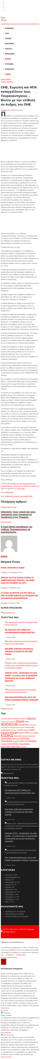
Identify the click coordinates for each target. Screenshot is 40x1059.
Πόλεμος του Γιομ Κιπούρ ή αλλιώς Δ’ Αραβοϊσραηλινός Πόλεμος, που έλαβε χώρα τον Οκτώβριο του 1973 (18, 580)
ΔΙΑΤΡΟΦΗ (26, 730)
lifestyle (20, 721)
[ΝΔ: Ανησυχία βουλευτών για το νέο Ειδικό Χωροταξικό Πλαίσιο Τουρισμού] (22, 692)
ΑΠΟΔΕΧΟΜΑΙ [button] (21, 955)
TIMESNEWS (9, 492)
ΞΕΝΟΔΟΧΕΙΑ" (31, 736)
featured (31, 718)
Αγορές (3, 730)
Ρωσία (15, 741)
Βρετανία (9, 730)
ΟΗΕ (31, 496)
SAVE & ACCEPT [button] (6, 1057)
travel (21, 727)
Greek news (12, 721)
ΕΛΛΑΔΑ (13, 732)
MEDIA (27, 721)
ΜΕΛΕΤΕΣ (25, 736)
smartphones (23, 724)
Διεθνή (32, 730)
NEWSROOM (9, 496)
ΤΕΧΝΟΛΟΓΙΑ (9, 69)
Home (3, 79)
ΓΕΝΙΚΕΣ (8, 74)
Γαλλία (14, 730)
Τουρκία (4, 744)
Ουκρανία (15, 738)
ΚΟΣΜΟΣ (8, 59)
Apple (2, 718)
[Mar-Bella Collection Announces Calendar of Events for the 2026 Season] (22, 644)
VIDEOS (7, 880)
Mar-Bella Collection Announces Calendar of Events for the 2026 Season (19, 651)
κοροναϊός (5, 746)
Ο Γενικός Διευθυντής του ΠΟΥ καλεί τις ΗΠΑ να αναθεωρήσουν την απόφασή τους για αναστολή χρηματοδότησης (19, 595)
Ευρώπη (16, 496)
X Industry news (28, 727)
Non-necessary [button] (6, 1032)
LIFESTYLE (8, 49)
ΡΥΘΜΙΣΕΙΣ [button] (10, 955)
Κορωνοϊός (18, 736)
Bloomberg (7, 718)
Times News (21, 488)
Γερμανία (20, 730)
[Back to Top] (1, 937)
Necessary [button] (4, 1010)
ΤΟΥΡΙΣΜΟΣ (9, 64)
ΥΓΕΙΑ (7, 33)
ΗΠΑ (21, 496)
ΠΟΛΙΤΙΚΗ (24, 738)
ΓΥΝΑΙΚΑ (8, 38)
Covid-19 (23, 718)
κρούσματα (23, 746)
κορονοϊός (15, 746)
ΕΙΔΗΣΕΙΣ (5, 732)
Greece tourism (5, 721)
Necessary (6, 1013)
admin (4, 556)
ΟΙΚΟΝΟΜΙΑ (9, 28)
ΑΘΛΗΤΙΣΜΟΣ (10, 54)
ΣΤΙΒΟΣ (21, 741)
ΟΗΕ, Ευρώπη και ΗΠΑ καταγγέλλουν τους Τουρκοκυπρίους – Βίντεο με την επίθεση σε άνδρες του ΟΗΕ (20, 486)
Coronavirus (15, 718)
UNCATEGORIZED (11, 877)
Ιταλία (30, 733)
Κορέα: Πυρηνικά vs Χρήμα (13, 568)
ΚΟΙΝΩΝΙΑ (36, 733)
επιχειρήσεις (24, 743)
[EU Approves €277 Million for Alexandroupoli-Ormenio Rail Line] (22, 625)
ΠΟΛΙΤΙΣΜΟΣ (9, 43)
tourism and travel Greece (12, 727)
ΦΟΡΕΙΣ (15, 744)
